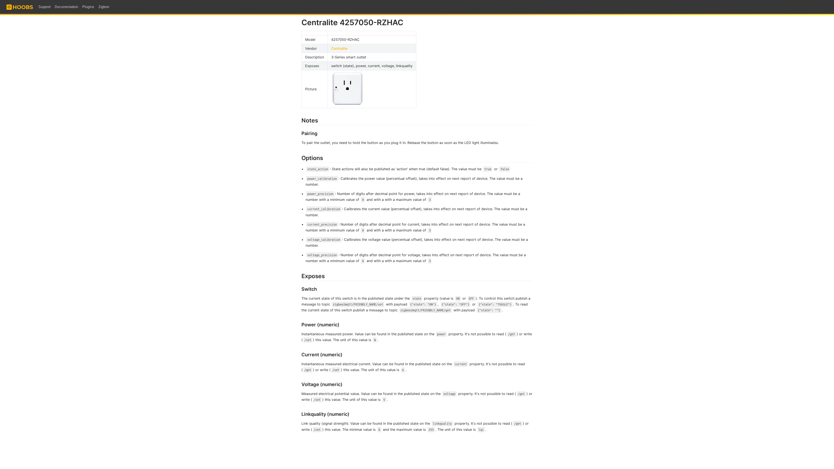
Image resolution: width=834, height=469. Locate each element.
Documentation (66, 7)
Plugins (88, 7)
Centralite (339, 48)
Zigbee (103, 7)
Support (44, 7)
